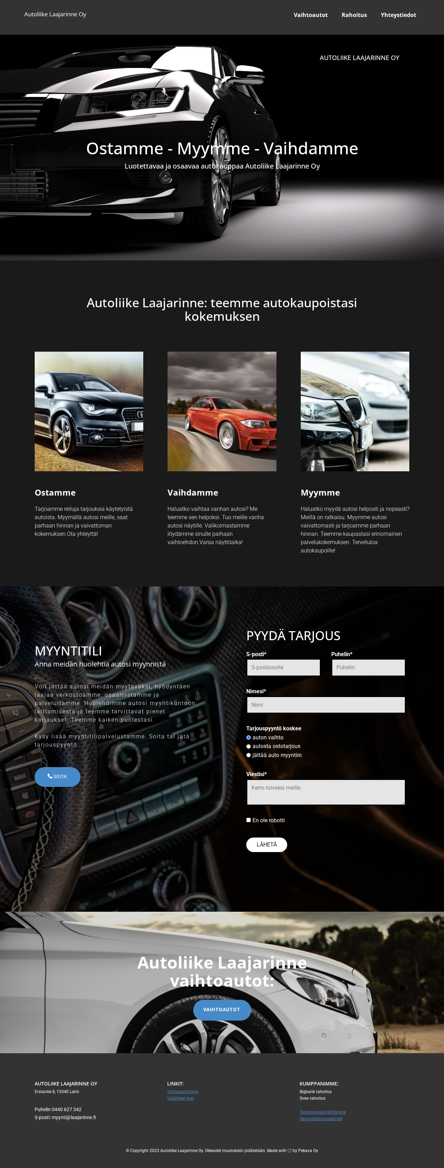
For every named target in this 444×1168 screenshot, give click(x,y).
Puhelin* (341, 654)
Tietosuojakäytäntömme (323, 1112)
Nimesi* (256, 691)
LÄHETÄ (267, 844)
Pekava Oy (307, 1150)
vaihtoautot (221, 1009)
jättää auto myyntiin (277, 755)
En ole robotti (269, 820)
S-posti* (256, 654)
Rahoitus (354, 15)
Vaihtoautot (311, 15)
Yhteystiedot (398, 15)
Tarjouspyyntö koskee (273, 728)
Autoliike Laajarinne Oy (55, 14)
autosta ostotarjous (276, 746)
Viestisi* (256, 774)
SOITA (60, 776)
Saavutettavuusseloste (321, 1118)
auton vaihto (268, 737)
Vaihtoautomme (182, 1091)
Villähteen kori (180, 1098)
